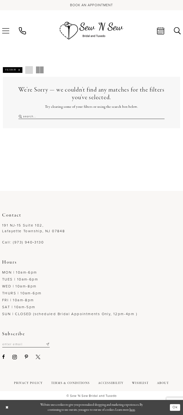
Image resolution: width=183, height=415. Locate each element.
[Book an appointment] (160, 31)
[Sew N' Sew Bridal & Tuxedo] (91, 31)
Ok (175, 407)
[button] (12, 70)
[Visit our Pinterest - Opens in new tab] (27, 357)
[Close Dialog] (7, 407)
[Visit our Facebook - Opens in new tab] (3, 357)
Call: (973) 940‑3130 (23, 242)
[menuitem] (22, 31)
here (132, 410)
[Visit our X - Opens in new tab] (38, 357)
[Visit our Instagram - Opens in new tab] (14, 357)
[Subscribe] (47, 344)
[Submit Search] (20, 116)
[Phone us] (22, 31)
